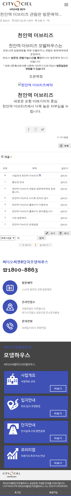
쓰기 (52, 233)
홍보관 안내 (18, 182)
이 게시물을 (62, 137)
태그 (66, 233)
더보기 (58, 388)
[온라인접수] (10, 307)
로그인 (18, 492)
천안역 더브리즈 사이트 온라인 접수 (30, 198)
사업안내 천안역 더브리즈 (25, 175)
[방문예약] (10, 287)
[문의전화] (10, 326)
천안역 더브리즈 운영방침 (25, 224)
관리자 (6, 20)
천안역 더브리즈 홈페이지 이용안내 (30, 204)
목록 (66, 145)
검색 (41, 238)
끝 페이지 (44, 245)
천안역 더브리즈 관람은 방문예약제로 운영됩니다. (33, 190)
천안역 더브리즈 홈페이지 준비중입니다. (32, 211)
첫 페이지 (26, 245)
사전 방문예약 (19, 217)
